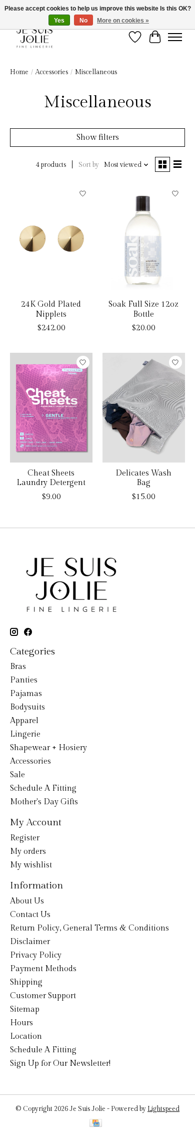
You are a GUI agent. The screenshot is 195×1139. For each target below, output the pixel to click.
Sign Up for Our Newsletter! (60, 1063)
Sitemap (25, 1009)
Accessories (52, 72)
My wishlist (31, 865)
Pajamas (26, 694)
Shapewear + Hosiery (48, 748)
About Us (27, 901)
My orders (28, 851)
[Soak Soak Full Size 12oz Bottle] (143, 239)
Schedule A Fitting (43, 788)
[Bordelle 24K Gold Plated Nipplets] (51, 239)
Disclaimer (30, 942)
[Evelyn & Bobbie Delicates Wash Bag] (143, 408)
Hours (21, 1023)
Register (25, 838)
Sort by (88, 165)
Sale (17, 775)
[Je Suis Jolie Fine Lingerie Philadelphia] (34, 37)
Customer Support (43, 996)
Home (19, 72)
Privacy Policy (36, 955)
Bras (18, 666)
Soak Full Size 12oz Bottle (143, 309)
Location (26, 1036)
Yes (59, 20)
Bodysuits (27, 707)
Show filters (97, 137)
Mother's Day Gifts (44, 802)
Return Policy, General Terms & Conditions (89, 928)
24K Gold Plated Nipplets (51, 309)
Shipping (26, 982)
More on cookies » (123, 20)
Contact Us (30, 915)
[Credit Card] (96, 1124)
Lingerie (25, 734)
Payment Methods (43, 969)
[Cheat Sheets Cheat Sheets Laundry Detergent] (51, 408)
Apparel (24, 721)
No (84, 20)
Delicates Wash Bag (144, 478)
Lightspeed (164, 1109)
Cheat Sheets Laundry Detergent (51, 478)
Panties (24, 680)
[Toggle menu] (175, 37)
